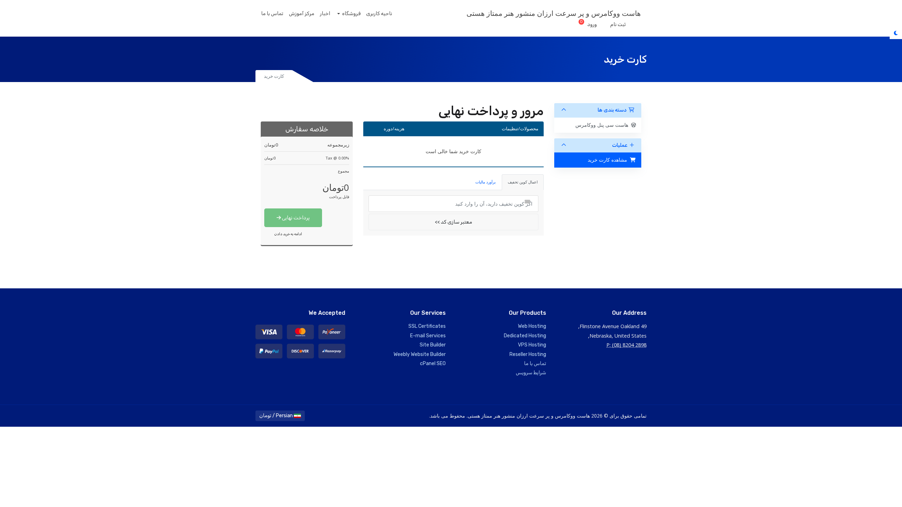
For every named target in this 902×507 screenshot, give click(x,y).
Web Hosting (532, 326)
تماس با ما (272, 14)
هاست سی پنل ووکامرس (603, 124)
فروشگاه (350, 14)
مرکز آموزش (301, 14)
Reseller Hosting (527, 354)
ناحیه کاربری (379, 14)
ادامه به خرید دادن (288, 234)
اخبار (325, 14)
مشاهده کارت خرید (609, 159)
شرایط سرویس (531, 373)
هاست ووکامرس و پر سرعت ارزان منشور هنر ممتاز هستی (554, 13)
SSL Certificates (427, 326)
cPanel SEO (433, 364)
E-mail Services (428, 336)
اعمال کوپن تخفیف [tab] (523, 181)
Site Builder (433, 345)
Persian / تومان (276, 416)
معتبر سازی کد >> (453, 222)
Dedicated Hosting (525, 336)
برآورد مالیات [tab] (485, 181)
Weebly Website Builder (420, 354)
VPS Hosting (532, 345)
